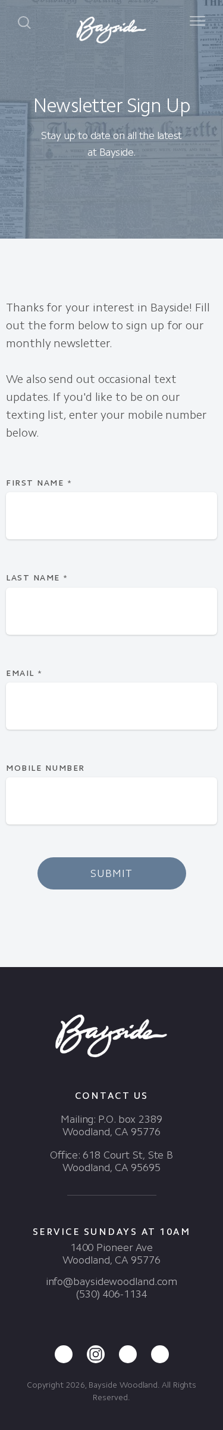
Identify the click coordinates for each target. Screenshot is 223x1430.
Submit (111, 873)
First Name (39, 483)
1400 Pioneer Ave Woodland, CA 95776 (111, 1254)
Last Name (37, 578)
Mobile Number (45, 768)
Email (24, 673)
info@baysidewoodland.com (112, 1281)
